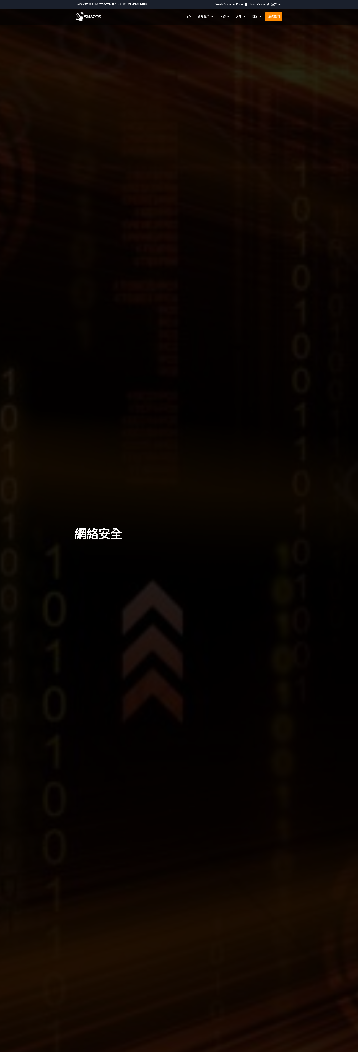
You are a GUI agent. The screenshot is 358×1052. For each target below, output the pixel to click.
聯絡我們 (274, 16)
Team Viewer (257, 4)
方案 (239, 16)
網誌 (255, 16)
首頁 (188, 16)
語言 (274, 4)
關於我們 (204, 16)
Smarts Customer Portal (229, 4)
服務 (223, 16)
